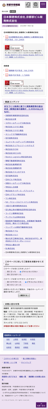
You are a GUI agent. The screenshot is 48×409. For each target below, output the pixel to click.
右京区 (8, 347)
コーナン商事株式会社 (14, 213)
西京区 (17, 347)
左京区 (24, 339)
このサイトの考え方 (11, 358)
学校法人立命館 (11, 187)
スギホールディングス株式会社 (18, 123)
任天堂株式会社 (11, 138)
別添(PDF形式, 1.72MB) (19, 75)
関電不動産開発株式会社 (15, 161)
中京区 (32, 339)
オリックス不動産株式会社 (16, 134)
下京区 (25, 343)
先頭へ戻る (41, 406)
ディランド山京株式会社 (15, 217)
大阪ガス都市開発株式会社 (16, 206)
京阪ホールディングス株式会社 (18, 183)
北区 (8, 339)
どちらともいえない (30, 271)
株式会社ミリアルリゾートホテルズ (19, 145)
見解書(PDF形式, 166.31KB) (21, 70)
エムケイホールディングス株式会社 (19, 142)
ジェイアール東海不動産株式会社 (19, 227)
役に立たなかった (14, 274)
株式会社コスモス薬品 (14, 127)
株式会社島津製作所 (13, 164)
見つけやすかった (14, 282)
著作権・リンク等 (10, 362)
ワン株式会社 (10, 198)
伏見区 (25, 347)
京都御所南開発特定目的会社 (17, 115)
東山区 (8, 343)
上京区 (15, 339)
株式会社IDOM (11, 149)
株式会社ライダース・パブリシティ (19, 191)
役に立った (11, 271)
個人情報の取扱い (29, 358)
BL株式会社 (10, 248)
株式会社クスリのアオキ (15, 172)
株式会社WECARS (13, 153)
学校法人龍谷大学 (12, 245)
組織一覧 (22, 376)
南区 (33, 343)
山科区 (17, 343)
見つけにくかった (14, 285)
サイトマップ (26, 362)
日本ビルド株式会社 (13, 179)
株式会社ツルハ (11, 235)
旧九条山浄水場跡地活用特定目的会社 (20, 209)
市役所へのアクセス (9, 376)
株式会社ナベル (11, 231)
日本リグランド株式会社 (15, 194)
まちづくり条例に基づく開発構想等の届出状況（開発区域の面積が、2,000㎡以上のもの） (23, 109)
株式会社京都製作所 (13, 168)
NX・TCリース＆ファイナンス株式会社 (21, 202)
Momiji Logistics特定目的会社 (18, 157)
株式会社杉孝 (10, 119)
